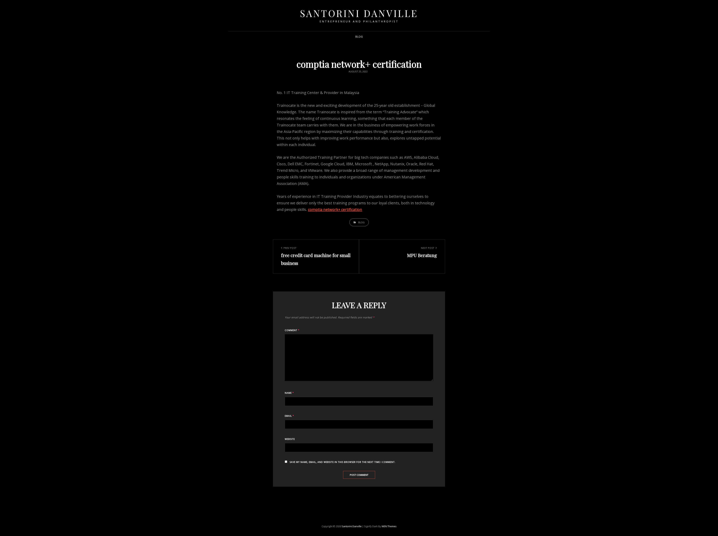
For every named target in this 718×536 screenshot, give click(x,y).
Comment (292, 330)
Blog (359, 36)
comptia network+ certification (335, 209)
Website (290, 439)
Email (289, 415)
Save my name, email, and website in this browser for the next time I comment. (342, 462)
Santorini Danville (359, 13)
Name (289, 392)
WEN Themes (389, 526)
